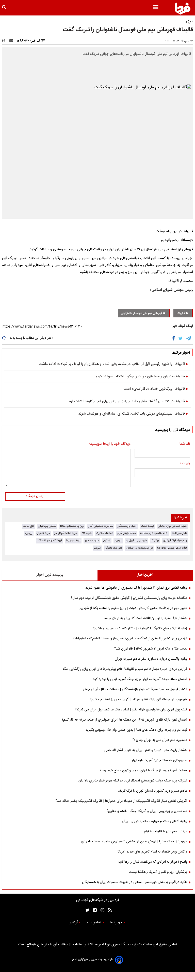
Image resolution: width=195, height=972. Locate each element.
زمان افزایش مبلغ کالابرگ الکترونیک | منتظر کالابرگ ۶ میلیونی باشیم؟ (140, 628)
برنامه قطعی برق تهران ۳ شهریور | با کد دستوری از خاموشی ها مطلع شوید (136, 588)
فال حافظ (28, 526)
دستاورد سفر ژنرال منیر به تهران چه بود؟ (159, 740)
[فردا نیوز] (182, 8)
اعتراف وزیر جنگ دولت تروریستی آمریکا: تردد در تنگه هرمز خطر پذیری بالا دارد (132, 780)
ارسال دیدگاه (35, 496)
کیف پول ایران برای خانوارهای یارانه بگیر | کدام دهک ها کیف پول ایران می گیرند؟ (131, 709)
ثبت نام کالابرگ (104, 533)
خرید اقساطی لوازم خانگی (172, 526)
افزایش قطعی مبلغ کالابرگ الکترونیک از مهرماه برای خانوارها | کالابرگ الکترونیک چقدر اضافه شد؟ (121, 801)
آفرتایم (106, 540)
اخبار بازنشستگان (127, 526)
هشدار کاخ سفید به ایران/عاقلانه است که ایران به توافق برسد (145, 618)
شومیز (97, 547)
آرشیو (74, 922)
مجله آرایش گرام (126, 533)
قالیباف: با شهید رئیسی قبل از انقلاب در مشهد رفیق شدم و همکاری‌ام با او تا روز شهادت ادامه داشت (112, 364)
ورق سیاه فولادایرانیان (175, 540)
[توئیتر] (86, 910)
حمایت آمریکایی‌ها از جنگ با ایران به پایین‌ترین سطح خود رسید (143, 770)
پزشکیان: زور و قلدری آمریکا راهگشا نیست (158, 872)
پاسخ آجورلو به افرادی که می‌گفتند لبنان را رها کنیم (152, 862)
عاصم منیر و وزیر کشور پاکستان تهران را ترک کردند (152, 791)
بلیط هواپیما (73, 540)
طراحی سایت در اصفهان (139, 547)
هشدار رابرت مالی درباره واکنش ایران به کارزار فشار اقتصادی (145, 750)
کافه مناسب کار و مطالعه (154, 533)
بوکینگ (155, 540)
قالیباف (181, 313)
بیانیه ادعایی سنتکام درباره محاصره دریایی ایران (154, 821)
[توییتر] (181, 338)
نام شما (184, 444)
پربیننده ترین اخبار (50, 575)
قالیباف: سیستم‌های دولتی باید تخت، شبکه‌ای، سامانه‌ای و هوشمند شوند (131, 414)
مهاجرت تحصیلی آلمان (100, 526)
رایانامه (185, 463)
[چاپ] (5, 41)
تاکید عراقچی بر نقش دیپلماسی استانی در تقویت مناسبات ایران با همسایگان (134, 882)
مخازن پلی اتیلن (47, 526)
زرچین (28, 533)
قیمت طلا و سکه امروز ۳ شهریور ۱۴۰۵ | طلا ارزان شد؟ (150, 649)
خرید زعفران (43, 533)
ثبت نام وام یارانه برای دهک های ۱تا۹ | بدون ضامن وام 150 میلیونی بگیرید (136, 730)
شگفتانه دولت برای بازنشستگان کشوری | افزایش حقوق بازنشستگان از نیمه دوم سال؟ (129, 598)
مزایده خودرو (92, 540)
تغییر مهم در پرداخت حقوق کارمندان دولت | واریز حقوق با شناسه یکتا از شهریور (133, 608)
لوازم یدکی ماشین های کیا (172, 547)
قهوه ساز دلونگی (113, 547)
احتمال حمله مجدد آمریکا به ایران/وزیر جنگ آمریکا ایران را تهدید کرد (140, 679)
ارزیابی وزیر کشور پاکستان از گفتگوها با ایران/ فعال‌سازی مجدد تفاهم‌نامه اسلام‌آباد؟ (130, 638)
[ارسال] (12, 41)
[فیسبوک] (174, 338)
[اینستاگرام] (101, 910)
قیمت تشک (147, 526)
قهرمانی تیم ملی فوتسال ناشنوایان (142, 313)
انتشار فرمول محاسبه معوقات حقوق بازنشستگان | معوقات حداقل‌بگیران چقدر (135, 689)
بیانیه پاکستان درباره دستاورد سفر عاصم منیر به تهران (151, 659)
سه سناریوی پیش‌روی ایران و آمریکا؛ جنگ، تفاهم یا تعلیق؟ (146, 811)
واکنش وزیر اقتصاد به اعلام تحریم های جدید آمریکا (152, 852)
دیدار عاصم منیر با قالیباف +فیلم (165, 831)
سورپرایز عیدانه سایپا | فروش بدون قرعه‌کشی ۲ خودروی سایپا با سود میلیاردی (134, 841)
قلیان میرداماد (179, 533)
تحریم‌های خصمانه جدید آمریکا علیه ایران (159, 760)
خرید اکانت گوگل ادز (65, 533)
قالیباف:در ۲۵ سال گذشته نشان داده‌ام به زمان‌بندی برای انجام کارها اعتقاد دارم (127, 401)
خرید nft (87, 533)
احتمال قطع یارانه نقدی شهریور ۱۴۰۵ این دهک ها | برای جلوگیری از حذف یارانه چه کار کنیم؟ (124, 720)
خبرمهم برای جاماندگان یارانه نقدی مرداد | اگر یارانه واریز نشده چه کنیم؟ (138, 699)
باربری (118, 540)
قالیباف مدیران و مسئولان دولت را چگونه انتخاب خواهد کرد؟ (140, 377)
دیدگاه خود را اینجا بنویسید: (110, 444)
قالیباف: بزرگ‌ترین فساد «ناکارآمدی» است (154, 389)
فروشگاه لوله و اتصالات (49, 540)
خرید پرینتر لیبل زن (136, 540)
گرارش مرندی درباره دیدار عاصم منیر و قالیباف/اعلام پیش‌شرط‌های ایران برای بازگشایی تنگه (125, 669)
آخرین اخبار (145, 575)
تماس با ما (94, 922)
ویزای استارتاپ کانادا (72, 526)
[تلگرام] (189, 338)
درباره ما (116, 922)
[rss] (108, 910)
